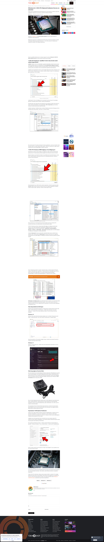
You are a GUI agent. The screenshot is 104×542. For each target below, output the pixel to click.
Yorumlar (73, 65)
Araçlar (52, 0)
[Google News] (44, 483)
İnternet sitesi (46, 509)
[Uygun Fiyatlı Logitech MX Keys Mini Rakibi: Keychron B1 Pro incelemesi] (64, 23)
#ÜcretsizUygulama (47, 0)
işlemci (38, 480)
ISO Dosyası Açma (42, 526)
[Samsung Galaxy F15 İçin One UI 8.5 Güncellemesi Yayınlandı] (64, 73)
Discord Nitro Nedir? (55, 525)
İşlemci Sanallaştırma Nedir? (56, 521)
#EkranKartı (38, 0)
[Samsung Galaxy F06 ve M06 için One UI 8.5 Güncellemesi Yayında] (64, 70)
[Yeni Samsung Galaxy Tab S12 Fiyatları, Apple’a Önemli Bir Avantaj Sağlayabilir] (64, 80)
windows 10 (43, 480)
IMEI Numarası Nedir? (55, 526)
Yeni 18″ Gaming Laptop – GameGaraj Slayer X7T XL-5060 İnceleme (71, 15)
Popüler (69, 65)
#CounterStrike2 (34, 0)
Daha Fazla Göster (69, 26)
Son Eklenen (64, 65)
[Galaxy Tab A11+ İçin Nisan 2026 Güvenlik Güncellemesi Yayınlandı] (64, 76)
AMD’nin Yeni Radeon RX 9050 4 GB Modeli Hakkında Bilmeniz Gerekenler (71, 84)
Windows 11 (35, 36)
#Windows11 (42, 0)
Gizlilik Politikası (66, 540)
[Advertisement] (44, 49)
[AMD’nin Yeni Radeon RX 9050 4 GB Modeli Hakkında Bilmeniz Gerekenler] (64, 84)
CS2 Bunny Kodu (30, 525)
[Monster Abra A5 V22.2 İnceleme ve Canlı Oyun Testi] (64, 12)
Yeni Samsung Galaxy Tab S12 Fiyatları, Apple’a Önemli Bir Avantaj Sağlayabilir (71, 80)
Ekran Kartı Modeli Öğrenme (44, 521)
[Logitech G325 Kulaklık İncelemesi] (64, 9)
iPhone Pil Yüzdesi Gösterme (44, 525)
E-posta (29, 509)
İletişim (59, 540)
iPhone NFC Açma (30, 521)
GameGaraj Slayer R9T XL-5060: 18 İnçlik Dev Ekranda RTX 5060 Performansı (71, 19)
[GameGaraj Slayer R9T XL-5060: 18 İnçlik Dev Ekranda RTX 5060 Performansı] (64, 19)
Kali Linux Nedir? (55, 531)
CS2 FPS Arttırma (30, 526)
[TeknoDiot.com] (33, 3)
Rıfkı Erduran (30, 14)
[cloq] (42, 540)
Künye (57, 540)
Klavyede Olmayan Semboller (32, 531)
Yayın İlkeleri (70, 540)
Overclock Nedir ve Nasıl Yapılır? (57, 530)
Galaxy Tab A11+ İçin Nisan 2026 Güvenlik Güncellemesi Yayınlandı (71, 76)
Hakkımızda (62, 540)
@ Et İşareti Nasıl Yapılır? (43, 531)
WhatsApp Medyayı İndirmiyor (44, 530)
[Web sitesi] (34, 490)
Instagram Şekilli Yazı (31, 530)
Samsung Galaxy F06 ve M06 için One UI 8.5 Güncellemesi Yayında (71, 70)
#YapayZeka (30, 0)
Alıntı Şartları (74, 540)
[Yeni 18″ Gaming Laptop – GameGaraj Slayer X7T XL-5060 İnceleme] (64, 15)
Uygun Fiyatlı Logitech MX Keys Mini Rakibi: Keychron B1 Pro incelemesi (71, 23)
